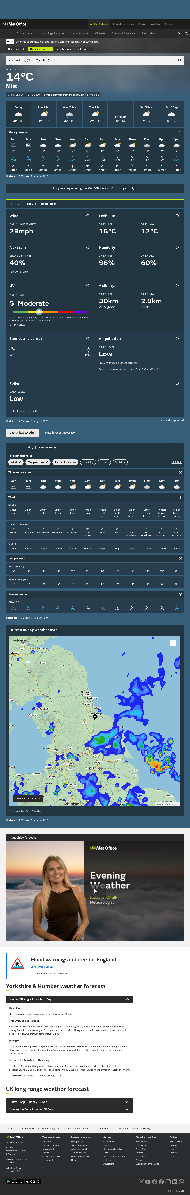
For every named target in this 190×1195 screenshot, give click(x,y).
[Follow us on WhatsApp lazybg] (181, 1181)
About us (155, 24)
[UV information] (87, 285)
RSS (172, 1156)
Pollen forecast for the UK (24, 411)
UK (85, 49)
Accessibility (176, 1141)
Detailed (40, 49)
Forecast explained (171, 420)
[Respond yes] (125, 188)
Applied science (78, 1152)
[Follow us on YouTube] (148, 1181)
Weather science (79, 1145)
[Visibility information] (176, 285)
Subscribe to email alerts (147, 1164)
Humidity (88, 462)
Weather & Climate (51, 1137)
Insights (107, 1160)
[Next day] (19, 204)
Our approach (77, 1141)
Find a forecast (26, 33)
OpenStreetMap (173, 804)
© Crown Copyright (176, 1191)
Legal (172, 1149)
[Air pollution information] (176, 338)
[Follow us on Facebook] (154, 1181)
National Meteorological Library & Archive (16, 1150)
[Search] (178, 59)
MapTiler (160, 804)
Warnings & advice (53, 33)
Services (143, 24)
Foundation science (80, 1156)
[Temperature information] (180, 558)
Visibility (120, 462)
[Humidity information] (176, 247)
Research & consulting (114, 1156)
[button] (95, 717)
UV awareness (17, 324)
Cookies (173, 1145)
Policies (173, 1137)
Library (74, 1160)
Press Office (141, 1149)
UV (104, 462)
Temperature (34, 463)
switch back (92, 41)
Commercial (141, 1145)
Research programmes (123, 24)
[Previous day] (11, 204)
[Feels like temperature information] (176, 215)
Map (64, 49)
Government (109, 1141)
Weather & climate (99, 24)
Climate (100, 33)
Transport (108, 1145)
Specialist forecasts (123, 33)
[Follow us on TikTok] (161, 1181)
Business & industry (112, 1149)
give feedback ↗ (73, 41)
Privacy (173, 1152)
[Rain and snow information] (180, 594)
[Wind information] (180, 497)
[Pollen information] (176, 383)
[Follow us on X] (141, 1181)
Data (105, 1152)
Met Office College (15, 1142)
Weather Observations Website (16, 1161)
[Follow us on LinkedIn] (174, 1181)
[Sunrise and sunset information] (87, 338)
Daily (16, 49)
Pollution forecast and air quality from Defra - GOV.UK (129, 369)
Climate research (79, 1149)
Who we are (141, 1141)
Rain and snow (62, 463)
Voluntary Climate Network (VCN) (14, 1169)
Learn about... (150, 33)
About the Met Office (146, 1137)
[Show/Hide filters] (180, 456)
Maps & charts (79, 33)
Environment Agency (42, 966)
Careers (168, 24)
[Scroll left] (172, 132)
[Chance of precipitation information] (87, 247)
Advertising (108, 1164)
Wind (12, 463)
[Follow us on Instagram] (168, 1181)
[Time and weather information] (180, 472)
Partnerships (142, 1156)
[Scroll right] (180, 132)
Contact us (141, 1160)
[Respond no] (133, 188)
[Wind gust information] (87, 215)
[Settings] (179, 33)
